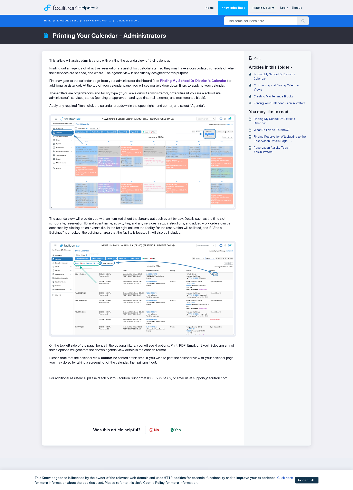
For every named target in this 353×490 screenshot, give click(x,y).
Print (257, 58)
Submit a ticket (263, 8)
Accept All (307, 480)
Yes (177, 430)
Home (210, 7)
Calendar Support (128, 20)
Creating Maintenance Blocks (273, 96)
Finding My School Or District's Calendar (193, 81)
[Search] (303, 20)
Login (284, 7)
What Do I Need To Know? (271, 130)
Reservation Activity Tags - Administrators (272, 150)
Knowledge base (233, 7)
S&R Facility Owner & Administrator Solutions (112, 20)
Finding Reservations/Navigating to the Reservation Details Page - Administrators (280, 139)
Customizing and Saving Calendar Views (276, 87)
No (156, 430)
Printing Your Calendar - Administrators (279, 103)
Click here (285, 478)
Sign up (297, 7)
